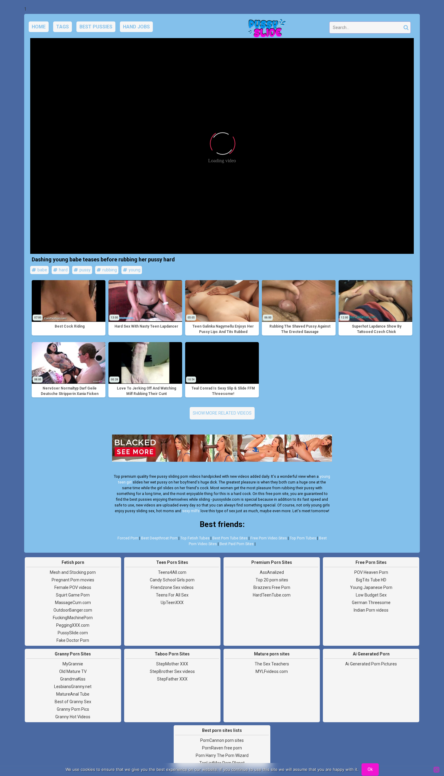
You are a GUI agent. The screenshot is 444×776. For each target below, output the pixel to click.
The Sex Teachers (272, 663)
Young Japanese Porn (371, 587)
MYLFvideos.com (272, 671)
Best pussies (95, 27)
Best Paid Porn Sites (237, 544)
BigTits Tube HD (371, 579)
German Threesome (371, 602)
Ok (370, 769)
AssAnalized (272, 572)
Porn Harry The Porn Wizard (222, 755)
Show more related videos (222, 413)
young (134, 269)
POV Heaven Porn (371, 572)
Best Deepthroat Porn (159, 538)
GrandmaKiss (72, 679)
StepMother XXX (172, 663)
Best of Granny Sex (73, 701)
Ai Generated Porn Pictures (371, 663)
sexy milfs (191, 511)
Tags (62, 27)
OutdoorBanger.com (72, 610)
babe (42, 269)
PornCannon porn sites (222, 740)
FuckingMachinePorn (73, 617)
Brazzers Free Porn (271, 587)
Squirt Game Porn (73, 595)
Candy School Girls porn (172, 579)
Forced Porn (127, 538)
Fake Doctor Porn (72, 640)
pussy (85, 269)
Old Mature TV (73, 671)
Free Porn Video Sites (268, 538)
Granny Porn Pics (73, 709)
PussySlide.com (73, 632)
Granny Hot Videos (72, 716)
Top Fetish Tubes (195, 538)
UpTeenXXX (172, 602)
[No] (436, 770)
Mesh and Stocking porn (73, 572)
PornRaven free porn (222, 747)
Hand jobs (136, 27)
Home (39, 27)
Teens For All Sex (172, 595)
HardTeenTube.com (272, 595)
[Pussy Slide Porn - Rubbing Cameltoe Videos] (265, 29)
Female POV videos (72, 587)
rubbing (109, 269)
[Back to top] (426, 749)
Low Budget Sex (371, 595)
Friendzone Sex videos (172, 587)
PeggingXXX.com (72, 625)
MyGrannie (73, 663)
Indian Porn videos (371, 610)
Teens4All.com (172, 572)
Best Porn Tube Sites (230, 538)
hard (63, 269)
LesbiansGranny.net (73, 686)
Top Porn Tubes (303, 538)
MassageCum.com (73, 602)
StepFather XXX (172, 679)
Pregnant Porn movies (73, 579)
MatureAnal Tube (72, 694)
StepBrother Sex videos (172, 671)
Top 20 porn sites (272, 579)
